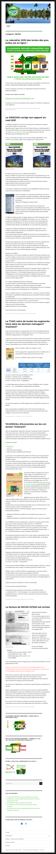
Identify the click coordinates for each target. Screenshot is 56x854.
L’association (9, 835)
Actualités (16, 108)
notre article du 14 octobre (18, 132)
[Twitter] (26, 823)
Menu (8, 26)
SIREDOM (35, 108)
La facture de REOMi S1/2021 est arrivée (28, 607)
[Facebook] (21, 823)
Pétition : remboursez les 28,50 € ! (15, 839)
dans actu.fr (10, 446)
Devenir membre (10, 842)
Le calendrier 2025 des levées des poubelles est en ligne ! (22, 797)
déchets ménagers (27, 706)
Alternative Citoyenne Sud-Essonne (25, 18)
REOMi (30, 108)
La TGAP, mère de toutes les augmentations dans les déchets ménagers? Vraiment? (28, 324)
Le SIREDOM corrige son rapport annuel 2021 (19, 802)
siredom (11, 109)
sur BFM (9, 448)
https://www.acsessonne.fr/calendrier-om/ (20, 98)
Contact (8, 845)
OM (28, 108)
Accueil (8, 832)
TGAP (14, 109)
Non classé (24, 108)
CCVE (20, 108)
